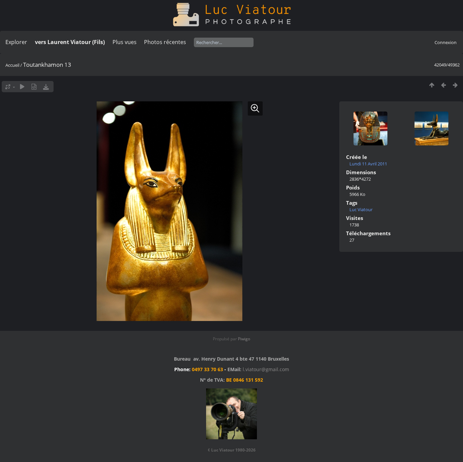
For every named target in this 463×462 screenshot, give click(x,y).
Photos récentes (165, 42)
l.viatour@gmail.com (266, 369)
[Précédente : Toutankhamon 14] (443, 85)
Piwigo (244, 339)
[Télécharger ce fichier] (46, 87)
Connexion (446, 42)
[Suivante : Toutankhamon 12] (455, 85)
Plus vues (125, 42)
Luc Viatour (361, 209)
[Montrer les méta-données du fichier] (34, 87)
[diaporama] (22, 87)
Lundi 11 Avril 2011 (368, 164)
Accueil (12, 65)
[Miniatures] (432, 85)
